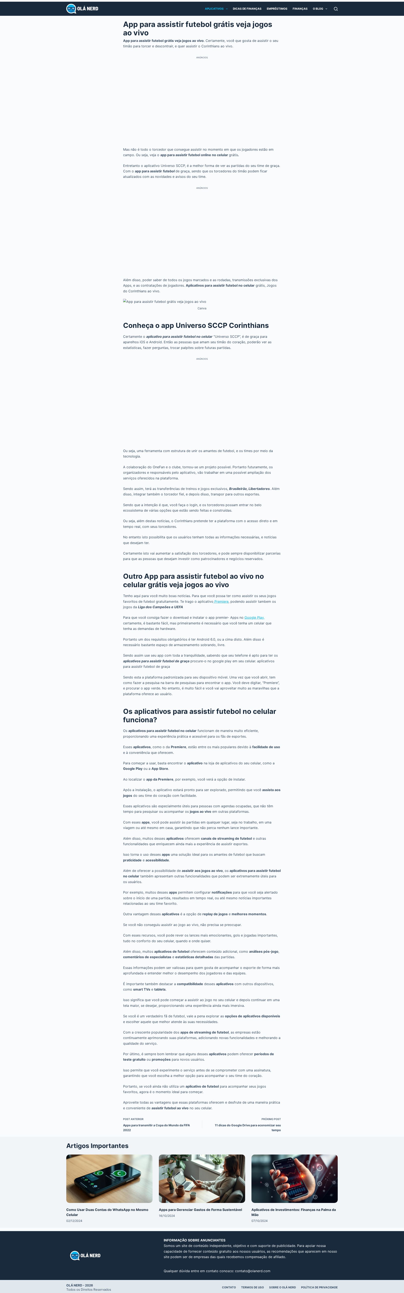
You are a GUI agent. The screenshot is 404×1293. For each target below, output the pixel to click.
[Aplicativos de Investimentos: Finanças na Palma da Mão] (294, 1179)
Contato (229, 1287)
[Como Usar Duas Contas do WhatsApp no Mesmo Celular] (109, 1179)
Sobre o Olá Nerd (282, 1287)
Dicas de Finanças (247, 8)
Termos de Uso (252, 1287)
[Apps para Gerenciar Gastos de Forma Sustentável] (202, 1179)
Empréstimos (277, 8)
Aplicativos (214, 8)
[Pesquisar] (336, 9)
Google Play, (254, 617)
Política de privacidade (319, 1287)
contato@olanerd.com (252, 1271)
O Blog (318, 8)
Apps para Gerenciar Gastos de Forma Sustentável (200, 1210)
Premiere (221, 601)
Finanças (300, 8)
